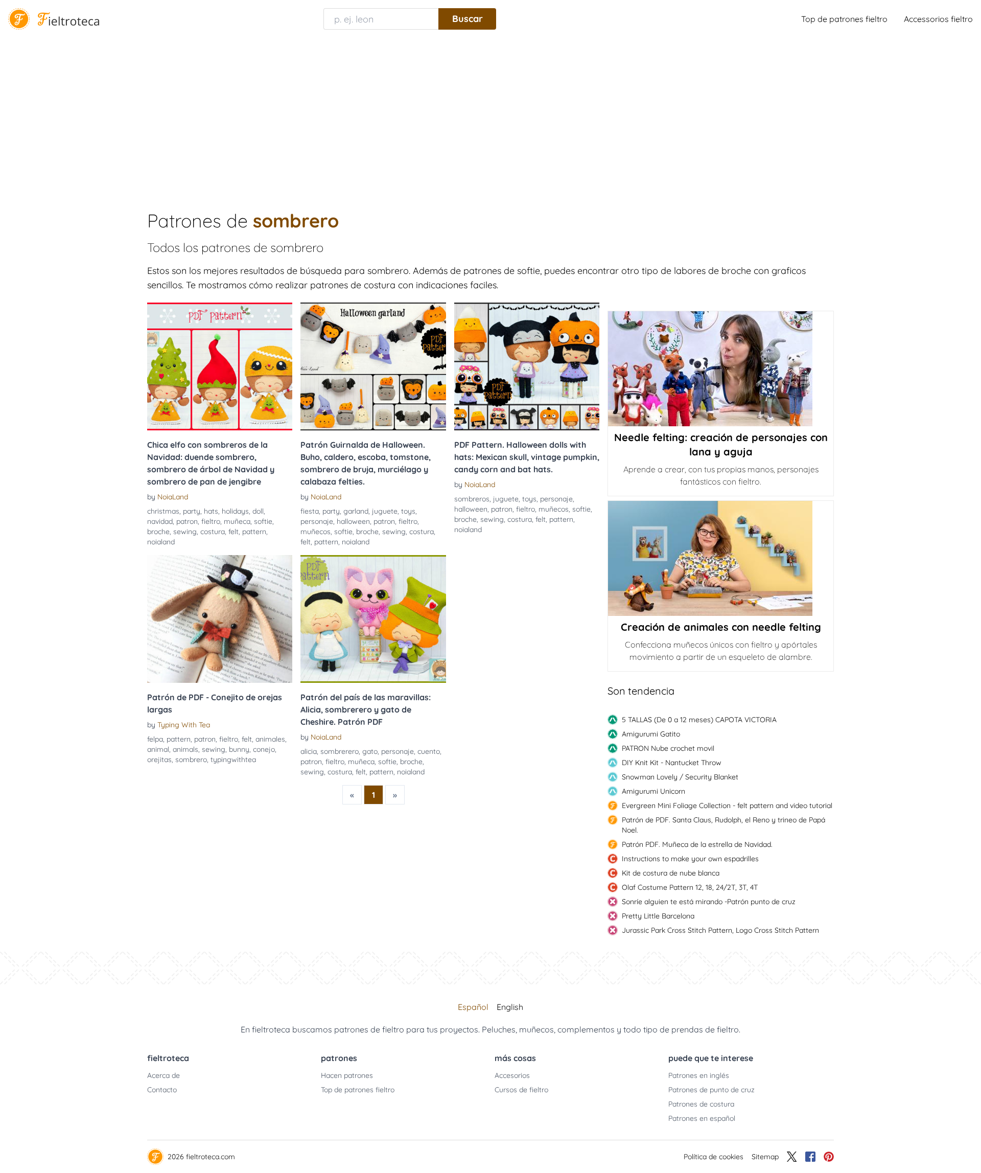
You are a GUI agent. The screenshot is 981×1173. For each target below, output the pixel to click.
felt (233, 531)
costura (212, 531)
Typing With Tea (183, 724)
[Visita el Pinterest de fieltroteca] (829, 1157)
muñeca (237, 521)
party (191, 511)
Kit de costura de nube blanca (670, 873)
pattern (254, 531)
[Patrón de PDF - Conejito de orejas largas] (219, 619)
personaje (316, 521)
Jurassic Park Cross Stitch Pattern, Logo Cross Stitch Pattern (720, 930)
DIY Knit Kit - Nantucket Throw (671, 762)
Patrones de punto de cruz (711, 1089)
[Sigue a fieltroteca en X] (792, 1157)
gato (370, 751)
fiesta (309, 511)
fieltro (210, 521)
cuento (428, 751)
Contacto (162, 1089)
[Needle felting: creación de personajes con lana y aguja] (720, 368)
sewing (185, 531)
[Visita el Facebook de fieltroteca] (810, 1157)
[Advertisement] (490, 114)
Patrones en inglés (698, 1075)
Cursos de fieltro (521, 1089)
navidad (160, 521)
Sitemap (765, 1156)
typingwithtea (233, 759)
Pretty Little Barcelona (658, 916)
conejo (264, 749)
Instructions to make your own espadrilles (690, 858)
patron (187, 521)
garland (355, 511)
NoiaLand (172, 496)
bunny (239, 749)
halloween (353, 521)
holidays (235, 511)
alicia (308, 751)
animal (158, 749)
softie (263, 521)
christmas (163, 511)
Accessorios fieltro (938, 19)
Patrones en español (701, 1118)
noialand (161, 541)
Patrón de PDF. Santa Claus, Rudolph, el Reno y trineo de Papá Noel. (723, 825)
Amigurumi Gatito (651, 734)
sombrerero (339, 751)
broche (158, 531)
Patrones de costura (701, 1104)
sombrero (191, 759)
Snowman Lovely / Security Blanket (680, 776)
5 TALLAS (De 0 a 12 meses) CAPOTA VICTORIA (699, 719)
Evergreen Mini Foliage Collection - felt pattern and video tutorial (727, 805)
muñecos (315, 531)
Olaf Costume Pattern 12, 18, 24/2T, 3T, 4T (690, 887)
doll (258, 511)
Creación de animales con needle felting (721, 626)
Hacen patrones (347, 1075)
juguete (385, 511)
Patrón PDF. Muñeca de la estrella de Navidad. (697, 844)
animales (270, 739)
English (510, 1007)
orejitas (159, 759)
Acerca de (163, 1075)
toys (408, 511)
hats (211, 511)
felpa (155, 739)
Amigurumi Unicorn (653, 791)
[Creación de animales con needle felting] (720, 558)
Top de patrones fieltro (844, 19)
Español (473, 1007)
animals (185, 749)
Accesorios (512, 1075)
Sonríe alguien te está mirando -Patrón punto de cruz (709, 901)
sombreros (471, 498)
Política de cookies (713, 1156)
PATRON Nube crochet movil (668, 748)
